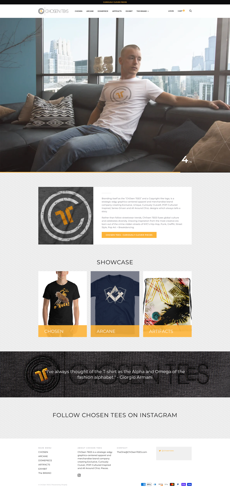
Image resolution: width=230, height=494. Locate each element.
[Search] (190, 11)
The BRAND (142, 11)
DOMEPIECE (103, 11)
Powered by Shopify (59, 485)
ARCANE (90, 11)
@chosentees (168, 450)
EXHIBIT (129, 11)
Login (171, 11)
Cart (181, 11)
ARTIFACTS (117, 11)
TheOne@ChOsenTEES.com (132, 452)
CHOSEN (78, 11)
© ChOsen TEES (44, 485)
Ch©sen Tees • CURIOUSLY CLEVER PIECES (129, 235)
